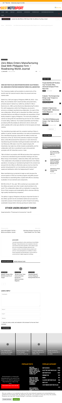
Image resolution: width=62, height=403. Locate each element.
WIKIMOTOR (45, 125)
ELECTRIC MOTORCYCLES (48, 102)
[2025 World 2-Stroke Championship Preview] (45, 170)
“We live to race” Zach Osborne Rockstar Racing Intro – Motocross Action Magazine (20, 277)
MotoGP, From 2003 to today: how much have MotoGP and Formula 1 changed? (34, 381)
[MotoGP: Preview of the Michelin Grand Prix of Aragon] (7, 269)
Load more (51, 129)
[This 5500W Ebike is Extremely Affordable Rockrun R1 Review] (7, 344)
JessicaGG (5, 71)
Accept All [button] (16, 399)
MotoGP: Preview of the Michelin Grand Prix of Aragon (7, 276)
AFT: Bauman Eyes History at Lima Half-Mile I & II (55, 153)
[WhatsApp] (14, 75)
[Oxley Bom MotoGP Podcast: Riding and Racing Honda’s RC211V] (34, 269)
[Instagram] (56, 3)
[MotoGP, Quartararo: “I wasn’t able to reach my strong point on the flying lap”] (25, 369)
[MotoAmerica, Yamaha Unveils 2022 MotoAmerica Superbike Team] (25, 389)
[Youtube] (60, 3)
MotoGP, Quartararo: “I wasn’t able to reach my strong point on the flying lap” (34, 371)
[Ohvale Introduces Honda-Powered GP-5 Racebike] (54, 344)
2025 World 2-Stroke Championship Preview (55, 170)
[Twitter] (58, 3)
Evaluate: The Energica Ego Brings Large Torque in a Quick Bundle (50, 98)
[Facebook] (54, 3)
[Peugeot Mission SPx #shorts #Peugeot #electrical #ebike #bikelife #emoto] (45, 160)
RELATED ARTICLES (7, 261)
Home (2, 25)
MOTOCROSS (9, 25)
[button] (59, 13)
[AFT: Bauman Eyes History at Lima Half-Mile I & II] (45, 153)
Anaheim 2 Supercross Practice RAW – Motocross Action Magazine (50, 110)
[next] (59, 19)
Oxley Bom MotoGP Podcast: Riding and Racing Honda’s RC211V (34, 276)
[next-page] (5, 284)
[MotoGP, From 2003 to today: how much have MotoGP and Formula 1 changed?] (25, 379)
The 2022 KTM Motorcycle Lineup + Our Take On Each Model (50, 121)
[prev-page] (2, 284)
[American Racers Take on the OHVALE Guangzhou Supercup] (23, 344)
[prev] (57, 19)
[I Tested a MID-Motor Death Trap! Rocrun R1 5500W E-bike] (38, 344)
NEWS (44, 90)
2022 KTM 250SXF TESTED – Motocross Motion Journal (8, 231)
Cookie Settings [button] (7, 399)
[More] (17, 75)
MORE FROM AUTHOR (19, 261)
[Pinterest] (10, 75)
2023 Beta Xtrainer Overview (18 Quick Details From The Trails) (31, 231)
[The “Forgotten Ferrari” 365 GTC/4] (51, 144)
